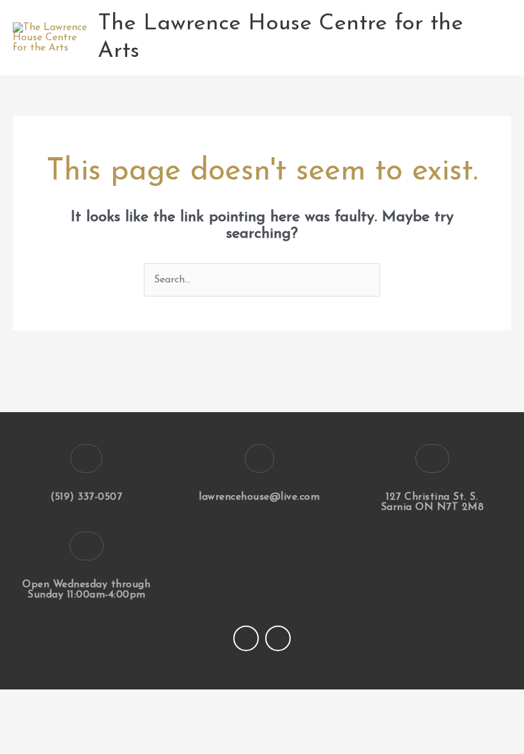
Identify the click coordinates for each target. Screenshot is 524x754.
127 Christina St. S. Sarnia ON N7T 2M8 (432, 502)
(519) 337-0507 (86, 497)
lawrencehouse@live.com (259, 497)
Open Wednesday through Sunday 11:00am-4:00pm (86, 590)
